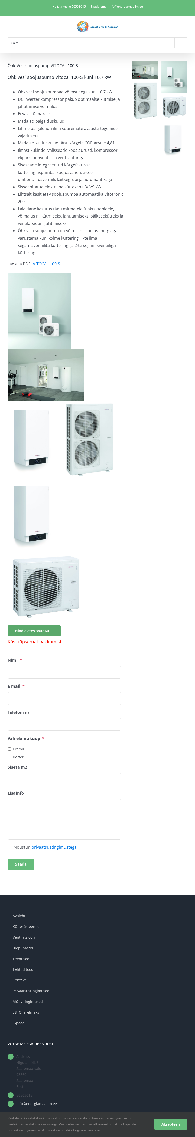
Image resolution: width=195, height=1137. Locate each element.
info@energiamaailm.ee (36, 1103)
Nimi (15, 660)
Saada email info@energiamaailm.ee (117, 6)
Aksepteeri (170, 1124)
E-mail (16, 686)
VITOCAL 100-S (46, 264)
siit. (99, 1130)
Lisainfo (16, 793)
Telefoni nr (18, 712)
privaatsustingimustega (54, 847)
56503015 (79, 6)
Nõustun (45, 847)
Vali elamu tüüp (26, 738)
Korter (18, 757)
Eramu (18, 749)
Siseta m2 (17, 767)
